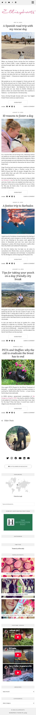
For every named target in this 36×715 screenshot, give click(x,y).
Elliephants (18, 12)
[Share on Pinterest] (12, 106)
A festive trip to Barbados (18, 205)
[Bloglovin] (12, 2)
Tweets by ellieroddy (18, 548)
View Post (18, 102)
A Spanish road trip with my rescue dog (18, 27)
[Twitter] (2, 2)
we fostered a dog (7, 180)
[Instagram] (5, 2)
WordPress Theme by (18, 712)
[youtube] (20, 458)
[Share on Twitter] (9, 106)
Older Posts (9, 420)
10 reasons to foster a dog (18, 115)
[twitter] (7, 458)
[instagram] (12, 458)
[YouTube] (9, 2)
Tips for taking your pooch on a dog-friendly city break (18, 276)
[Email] (28, 458)
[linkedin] (24, 458)
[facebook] (16, 458)
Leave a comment (29, 106)
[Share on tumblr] (14, 106)
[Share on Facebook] (7, 106)
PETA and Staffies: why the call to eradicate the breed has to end (18, 353)
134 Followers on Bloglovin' (19, 466)
